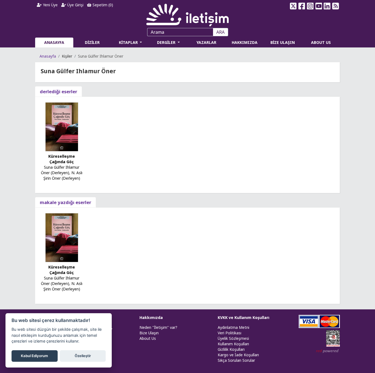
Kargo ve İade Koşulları (238, 354)
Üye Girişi (74, 4)
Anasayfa (48, 56)
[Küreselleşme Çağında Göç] (61, 126)
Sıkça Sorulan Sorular (236, 360)
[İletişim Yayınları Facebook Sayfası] (302, 6)
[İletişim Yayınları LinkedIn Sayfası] (327, 6)
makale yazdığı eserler (65, 202)
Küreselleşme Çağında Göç (61, 159)
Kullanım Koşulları (233, 343)
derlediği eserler (58, 91)
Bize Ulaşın (149, 332)
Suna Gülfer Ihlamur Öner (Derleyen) (60, 170)
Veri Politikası (229, 332)
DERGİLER (167, 42)
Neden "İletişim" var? (158, 327)
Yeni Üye (50, 4)
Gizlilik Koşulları (231, 349)
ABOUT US (321, 42)
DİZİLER (92, 42)
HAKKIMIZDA (245, 42)
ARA (220, 32)
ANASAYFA (54, 42)
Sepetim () (102, 4)
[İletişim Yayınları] (187, 13)
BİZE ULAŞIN (282, 42)
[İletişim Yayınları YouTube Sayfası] (318, 6)
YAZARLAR (206, 42)
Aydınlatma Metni (233, 327)
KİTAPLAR (129, 42)
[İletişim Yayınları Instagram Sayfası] (310, 6)
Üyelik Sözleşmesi (233, 338)
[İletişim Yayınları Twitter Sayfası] (293, 6)
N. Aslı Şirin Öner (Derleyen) (63, 175)
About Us (147, 338)
